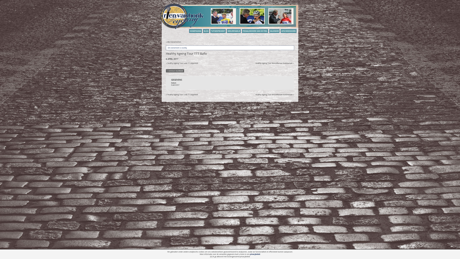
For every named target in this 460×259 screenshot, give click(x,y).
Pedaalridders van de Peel (255, 31)
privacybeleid (255, 254)
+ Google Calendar (175, 71)
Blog (206, 31)
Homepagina (195, 31)
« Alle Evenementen (173, 42)
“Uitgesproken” (218, 31)
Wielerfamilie (234, 31)
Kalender (274, 31)
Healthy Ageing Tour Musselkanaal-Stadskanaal (274, 63)
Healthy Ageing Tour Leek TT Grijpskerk (182, 63)
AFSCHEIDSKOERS (288, 31)
